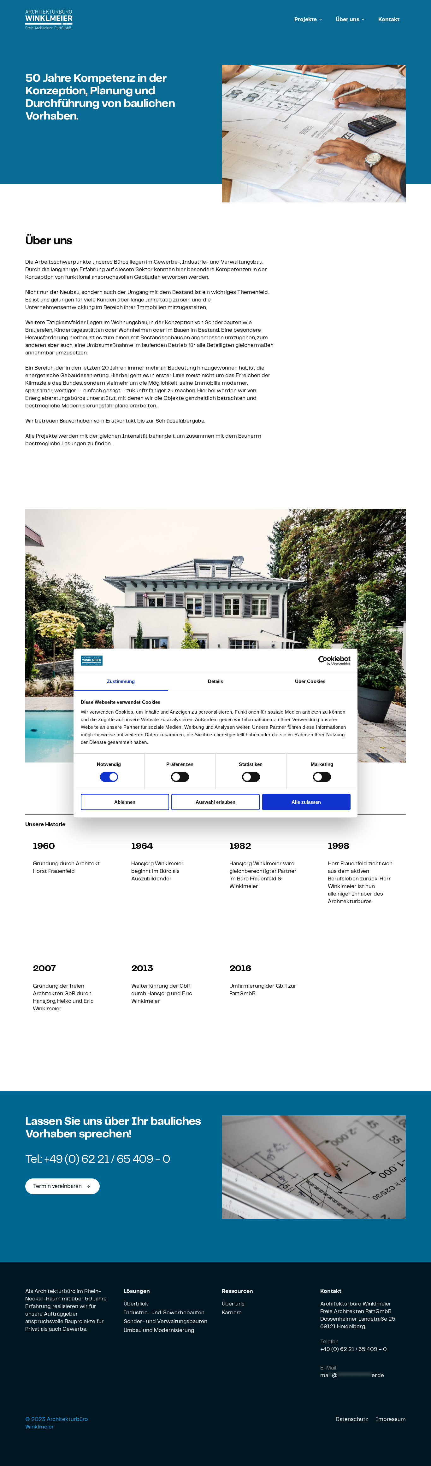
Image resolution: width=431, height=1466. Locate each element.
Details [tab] (215, 681)
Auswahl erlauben (215, 802)
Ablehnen (124, 802)
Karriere (232, 1312)
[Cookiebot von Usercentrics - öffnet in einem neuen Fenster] (323, 660)
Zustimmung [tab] (121, 681)
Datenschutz (352, 1419)
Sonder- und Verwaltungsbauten (165, 1321)
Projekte (305, 19)
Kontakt (388, 19)
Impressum (391, 1419)
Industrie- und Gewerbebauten (164, 1312)
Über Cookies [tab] (310, 681)
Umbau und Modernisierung (159, 1330)
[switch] (180, 777)
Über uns (347, 19)
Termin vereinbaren (62, 1186)
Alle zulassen (306, 802)
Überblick (136, 1303)
